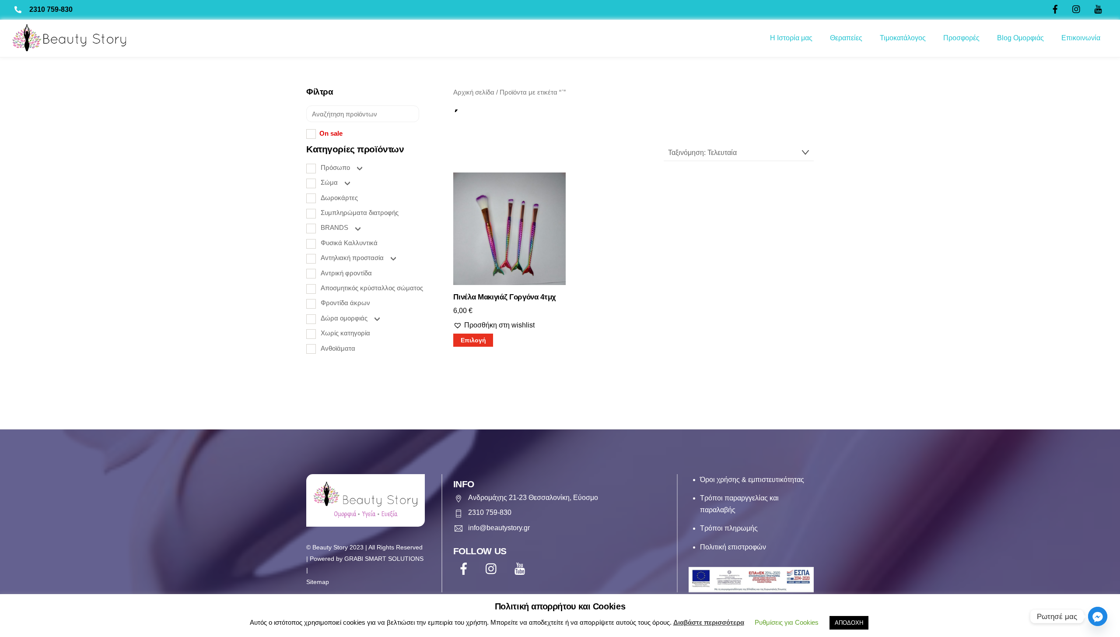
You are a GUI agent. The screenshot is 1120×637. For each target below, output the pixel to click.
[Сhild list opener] (359, 168)
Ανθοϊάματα (338, 348)
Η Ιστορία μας (791, 38)
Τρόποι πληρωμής (729, 528)
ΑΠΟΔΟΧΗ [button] (849, 622)
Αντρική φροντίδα (346, 273)
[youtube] (521, 569)
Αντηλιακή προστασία (352, 257)
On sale (331, 133)
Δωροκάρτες (339, 197)
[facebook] (465, 569)
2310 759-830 (51, 9)
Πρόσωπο (335, 167)
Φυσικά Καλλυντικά (349, 242)
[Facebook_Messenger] (1097, 616)
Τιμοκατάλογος (903, 38)
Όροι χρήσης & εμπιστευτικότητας (752, 479)
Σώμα (329, 182)
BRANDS (334, 227)
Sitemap (317, 582)
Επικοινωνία (1080, 38)
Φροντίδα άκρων (345, 302)
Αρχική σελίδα (473, 92)
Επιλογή (473, 340)
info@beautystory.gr (499, 527)
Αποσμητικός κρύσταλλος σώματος (372, 288)
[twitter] (493, 569)
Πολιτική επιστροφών (733, 547)
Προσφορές (961, 38)
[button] (494, 325)
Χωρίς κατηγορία (345, 333)
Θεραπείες (846, 38)
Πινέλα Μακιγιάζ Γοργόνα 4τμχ (504, 297)
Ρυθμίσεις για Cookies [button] (787, 622)
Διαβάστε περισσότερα (708, 622)
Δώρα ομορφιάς (344, 318)
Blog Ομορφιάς (1020, 38)
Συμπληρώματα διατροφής (360, 212)
